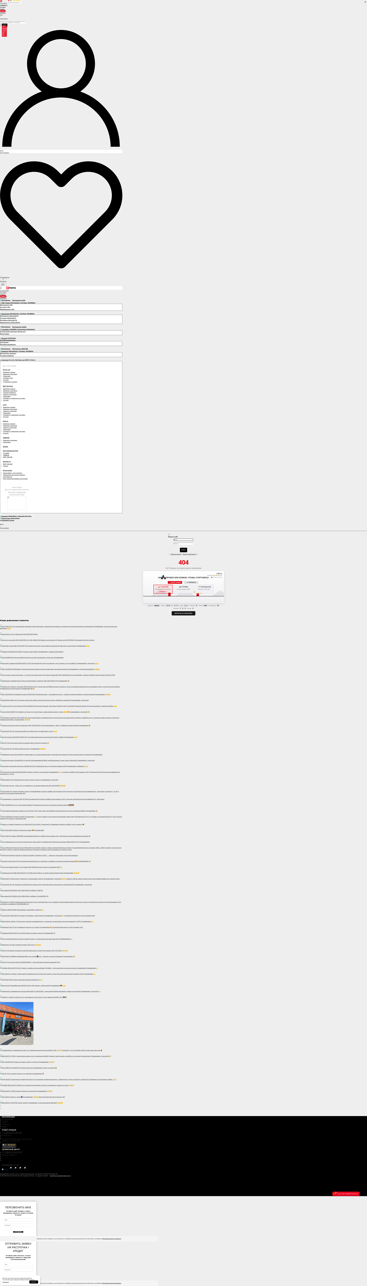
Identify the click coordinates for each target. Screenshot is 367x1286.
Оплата (4, 1123)
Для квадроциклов (10, 451)
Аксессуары (4, 334)
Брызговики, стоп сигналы (12, 473)
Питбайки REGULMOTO (8, 320)
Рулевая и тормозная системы (14, 398)
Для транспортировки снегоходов (15, 479)
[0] (61, 215)
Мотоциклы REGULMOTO (9, 316)
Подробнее (5, 1282)
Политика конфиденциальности (60, 1176)
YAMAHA (6, 438)
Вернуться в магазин (183, 613)
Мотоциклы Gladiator (8, 353)
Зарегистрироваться (189, 554)
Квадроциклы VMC (7, 309)
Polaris (5, 421)
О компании (6, 1124)
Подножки (6, 376)
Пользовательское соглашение (111, 1239)
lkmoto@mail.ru (7, 1135)
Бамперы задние (9, 372)
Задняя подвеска (9, 393)
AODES (5, 447)
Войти (183, 550)
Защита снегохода (10, 394)
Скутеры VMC (5, 307)
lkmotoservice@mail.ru (9, 1155)
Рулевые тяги (8, 378)
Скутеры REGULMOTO (8, 318)
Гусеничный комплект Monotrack (13, 332)
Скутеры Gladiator (7, 356)
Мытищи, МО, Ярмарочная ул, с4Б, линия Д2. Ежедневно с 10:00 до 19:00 (17, 1140)
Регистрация (4, 153)
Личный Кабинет (7, 1119)
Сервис (4, 1126)
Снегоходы (4, 342)
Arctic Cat (6, 370)
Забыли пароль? (176, 554)
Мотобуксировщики (8, 344)
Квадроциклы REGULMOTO (10, 322)
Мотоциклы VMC (6, 305)
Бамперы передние (10, 374)
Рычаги (6, 380)
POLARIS (6, 453)
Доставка (5, 1121)
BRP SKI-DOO (8, 386)
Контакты (5, 1128)
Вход (1, 151)
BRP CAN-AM (7, 457)
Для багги (7, 462)
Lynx (4, 405)
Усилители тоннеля (10, 382)
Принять (33, 1282)
